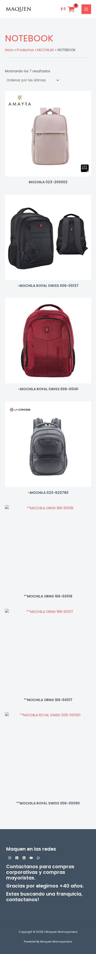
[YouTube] (31, 857)
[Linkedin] (24, 857)
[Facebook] (16, 857)
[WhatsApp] (38, 857)
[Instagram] (9, 857)
